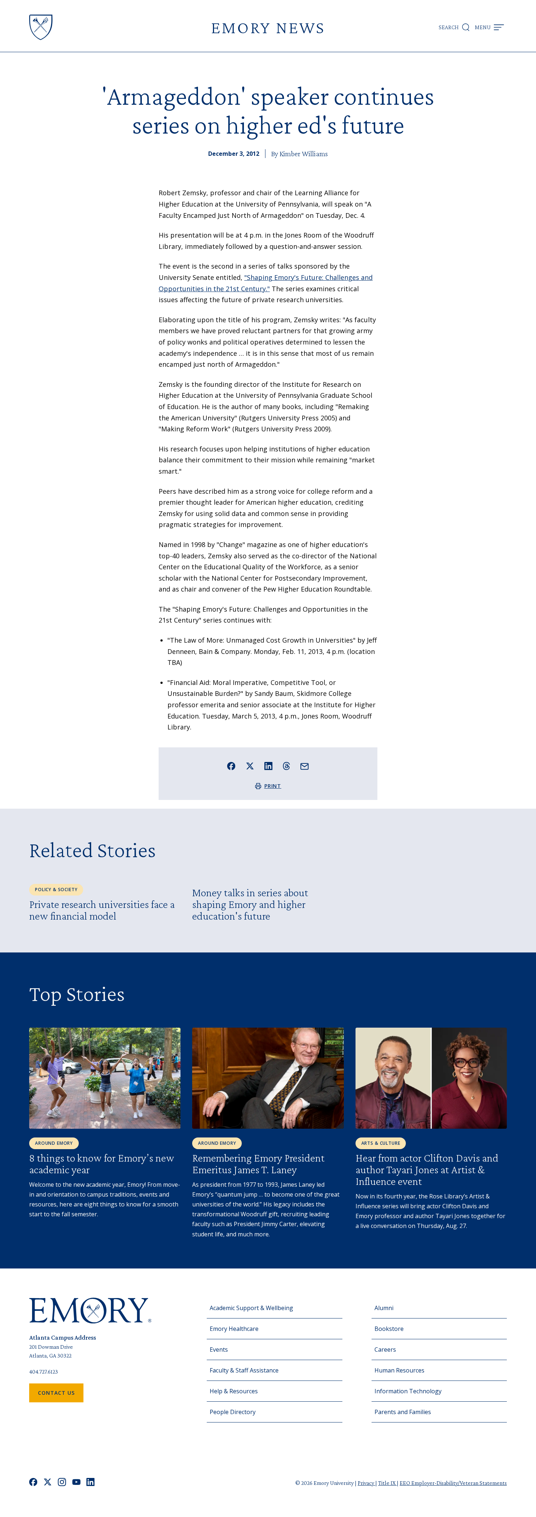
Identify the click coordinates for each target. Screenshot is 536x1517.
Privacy (366, 1483)
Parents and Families (402, 1412)
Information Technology (408, 1391)
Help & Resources (234, 1391)
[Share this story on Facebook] (231, 766)
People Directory (233, 1412)
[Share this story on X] (250, 766)
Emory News (268, 27)
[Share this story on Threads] (286, 766)
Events (219, 1349)
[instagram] (62, 1483)
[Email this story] (305, 766)
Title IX (387, 1483)
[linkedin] (90, 1483)
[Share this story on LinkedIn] (268, 766)
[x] (47, 1483)
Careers (385, 1349)
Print (272, 785)
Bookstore (389, 1329)
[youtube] (76, 1483)
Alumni (383, 1308)
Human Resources (399, 1370)
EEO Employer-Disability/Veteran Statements (453, 1483)
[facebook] (33, 1483)
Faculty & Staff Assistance (244, 1370)
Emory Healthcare (234, 1329)
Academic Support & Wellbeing (251, 1308)
